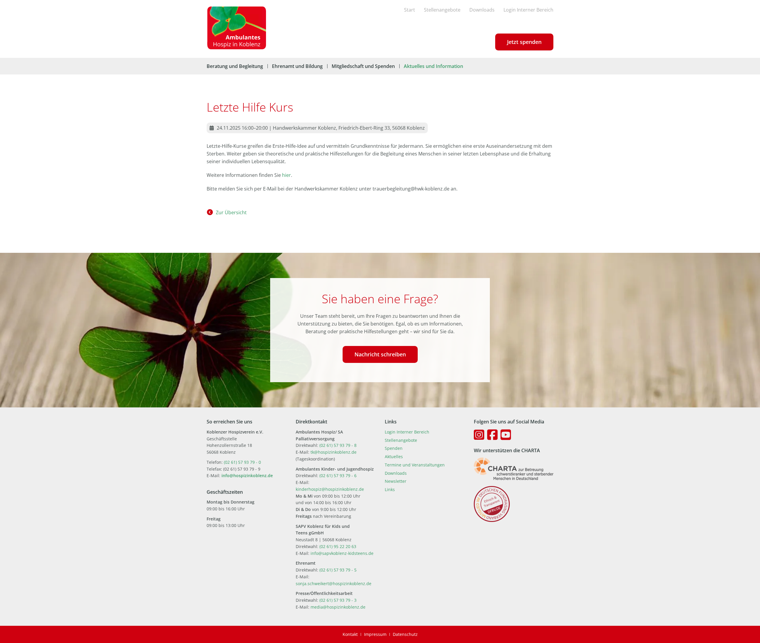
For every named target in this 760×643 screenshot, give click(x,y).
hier (286, 175)
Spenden (394, 448)
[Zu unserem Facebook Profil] (492, 435)
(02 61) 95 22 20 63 (337, 546)
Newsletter (395, 481)
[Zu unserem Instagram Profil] (479, 435)
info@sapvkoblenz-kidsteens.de (342, 553)
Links (390, 489)
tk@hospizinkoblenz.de (334, 452)
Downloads (482, 10)
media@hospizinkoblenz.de (338, 607)
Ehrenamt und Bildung (297, 66)
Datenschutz (405, 634)
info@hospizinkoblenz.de (247, 475)
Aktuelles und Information (433, 66)
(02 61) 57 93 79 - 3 (338, 600)
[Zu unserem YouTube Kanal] (506, 435)
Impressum (375, 634)
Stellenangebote (442, 10)
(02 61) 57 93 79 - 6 (338, 475)
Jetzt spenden (524, 41)
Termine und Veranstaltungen (415, 465)
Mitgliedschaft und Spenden (363, 66)
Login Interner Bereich (528, 10)
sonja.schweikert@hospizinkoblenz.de (333, 583)
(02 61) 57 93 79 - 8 (338, 445)
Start (409, 10)
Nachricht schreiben (380, 354)
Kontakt (350, 634)
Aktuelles (394, 456)
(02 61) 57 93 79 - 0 (242, 462)
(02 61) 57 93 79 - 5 (338, 570)
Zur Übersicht (231, 212)
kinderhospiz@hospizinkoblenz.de (330, 489)
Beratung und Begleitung (235, 66)
